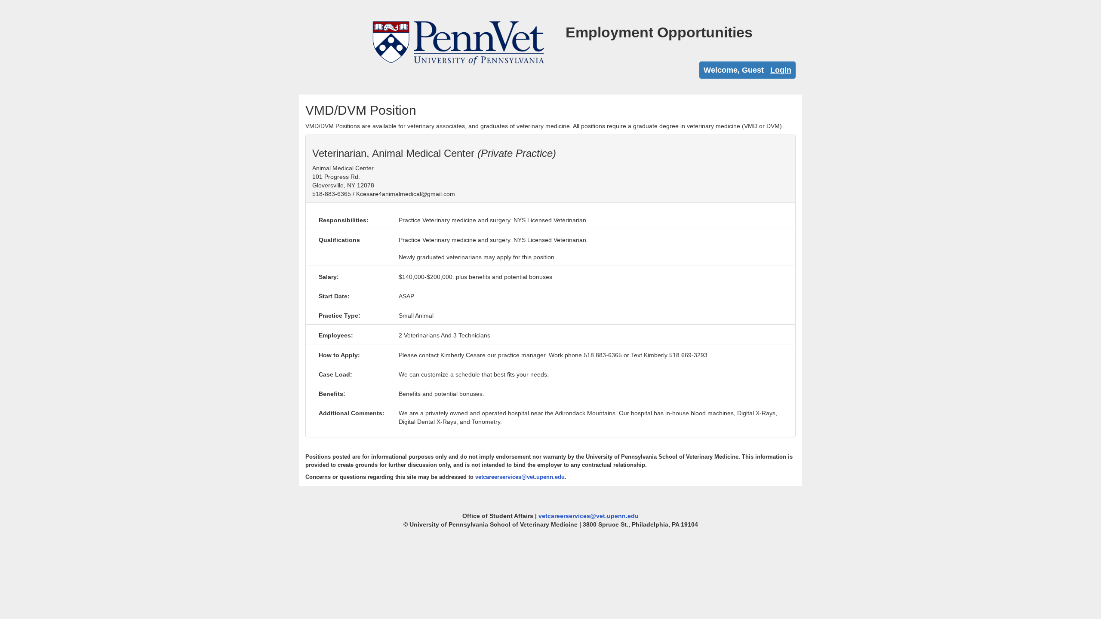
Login (780, 70)
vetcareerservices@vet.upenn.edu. (520, 477)
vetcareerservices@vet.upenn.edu (588, 515)
